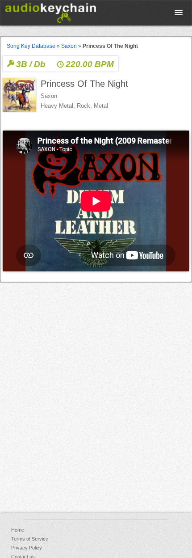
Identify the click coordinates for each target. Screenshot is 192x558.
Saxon (69, 46)
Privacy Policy (26, 547)
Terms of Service (29, 538)
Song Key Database (31, 46)
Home (17, 530)
